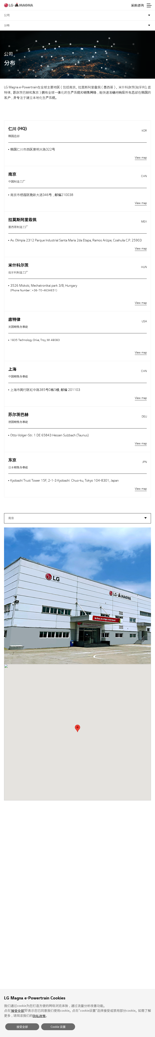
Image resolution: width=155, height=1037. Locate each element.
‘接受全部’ (17, 1011)
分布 (7, 25)
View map (141, 157)
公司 (7, 15)
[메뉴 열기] (149, 5)
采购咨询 (137, 5)
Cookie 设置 (58, 1026)
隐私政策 (39, 1016)
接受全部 (22, 1026)
